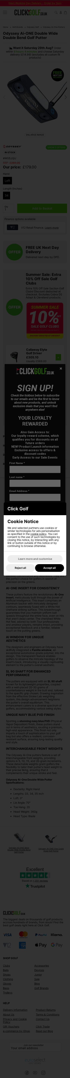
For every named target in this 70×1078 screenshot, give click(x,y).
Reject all (20, 567)
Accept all (49, 567)
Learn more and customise (35, 558)
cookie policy (38, 533)
